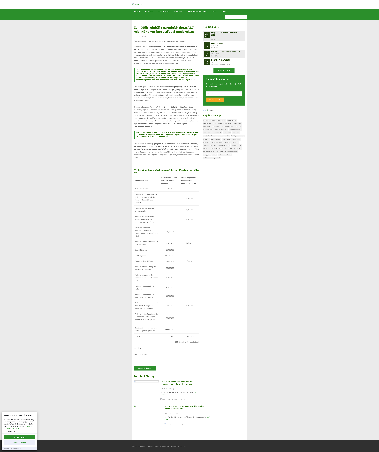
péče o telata (226, 139)
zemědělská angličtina (231, 152)
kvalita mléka (237, 123)
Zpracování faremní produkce (197, 11)
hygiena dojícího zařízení (225, 123)
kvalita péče (206, 126)
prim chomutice (218, 43)
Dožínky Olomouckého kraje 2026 (225, 52)
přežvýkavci (206, 142)
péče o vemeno (236, 139)
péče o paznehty (216, 139)
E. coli (223, 120)
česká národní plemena (225, 155)
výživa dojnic (219, 152)
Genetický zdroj (231, 120)
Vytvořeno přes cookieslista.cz (12, 448)
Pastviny (233, 136)
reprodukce (235, 142)
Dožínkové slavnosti (220, 60)
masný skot (238, 126)
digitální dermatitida (209, 120)
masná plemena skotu (227, 126)
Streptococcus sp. (236, 145)
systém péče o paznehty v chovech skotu (214, 148)
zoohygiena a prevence (209, 155)
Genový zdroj (207, 123)
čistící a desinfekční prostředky (212, 158)
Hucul (214, 123)
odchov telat (227, 133)
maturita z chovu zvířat (221, 129)
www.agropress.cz (180, 399)
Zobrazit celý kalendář (224, 70)
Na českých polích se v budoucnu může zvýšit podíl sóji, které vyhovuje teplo (177, 382)
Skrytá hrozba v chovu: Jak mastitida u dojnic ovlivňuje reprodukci (184, 407)
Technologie (178, 11)
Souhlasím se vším (19, 437)
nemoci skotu (207, 133)
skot (215, 145)
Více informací (8, 431)
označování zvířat (208, 136)
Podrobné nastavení (19, 442)
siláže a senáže (207, 145)
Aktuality (144, 36)
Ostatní (214, 11)
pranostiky (206, 139)
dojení (218, 120)
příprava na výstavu (217, 142)
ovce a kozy (236, 133)
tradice (239, 148)
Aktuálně (137, 11)
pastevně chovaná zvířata (222, 136)
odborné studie (217, 133)
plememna (241, 136)
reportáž (227, 142)
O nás (224, 11)
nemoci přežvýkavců (235, 129)
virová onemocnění (208, 152)
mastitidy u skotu (208, 129)
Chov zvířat (149, 11)
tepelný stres (231, 148)
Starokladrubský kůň (223, 145)
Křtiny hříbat (215, 126)
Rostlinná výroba (163, 11)
